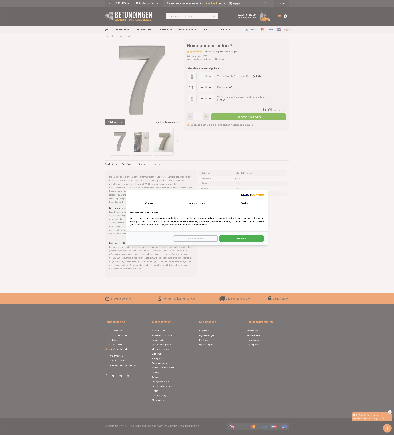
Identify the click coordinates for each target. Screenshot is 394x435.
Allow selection (195, 238)
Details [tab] (244, 203)
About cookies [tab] (197, 203)
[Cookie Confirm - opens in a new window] (252, 194)
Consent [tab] (149, 203)
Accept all (242, 238)
